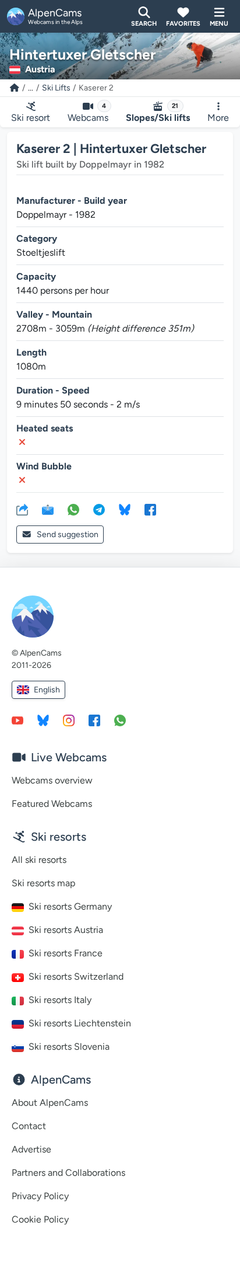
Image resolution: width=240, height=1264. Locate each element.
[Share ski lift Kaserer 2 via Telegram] (99, 509)
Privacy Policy (40, 1196)
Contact (29, 1125)
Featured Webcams (52, 803)
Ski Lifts (56, 88)
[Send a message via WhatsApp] (120, 720)
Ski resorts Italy (60, 999)
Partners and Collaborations (68, 1172)
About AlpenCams (50, 1102)
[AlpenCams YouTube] (17, 720)
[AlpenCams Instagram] (69, 720)
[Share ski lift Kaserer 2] (22, 509)
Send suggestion (67, 534)
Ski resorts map (43, 883)
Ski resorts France (66, 953)
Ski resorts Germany (70, 906)
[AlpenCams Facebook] (94, 720)
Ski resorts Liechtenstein (80, 1023)
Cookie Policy (40, 1219)
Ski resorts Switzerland (76, 976)
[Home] (14, 88)
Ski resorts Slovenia (69, 1046)
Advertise (31, 1149)
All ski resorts (39, 859)
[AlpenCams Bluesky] (43, 720)
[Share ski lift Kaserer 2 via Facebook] (150, 509)
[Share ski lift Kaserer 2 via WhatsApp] (73, 509)
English (47, 690)
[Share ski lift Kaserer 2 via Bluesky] (124, 509)
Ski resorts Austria (66, 929)
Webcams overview (52, 780)
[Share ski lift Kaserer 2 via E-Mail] (48, 509)
